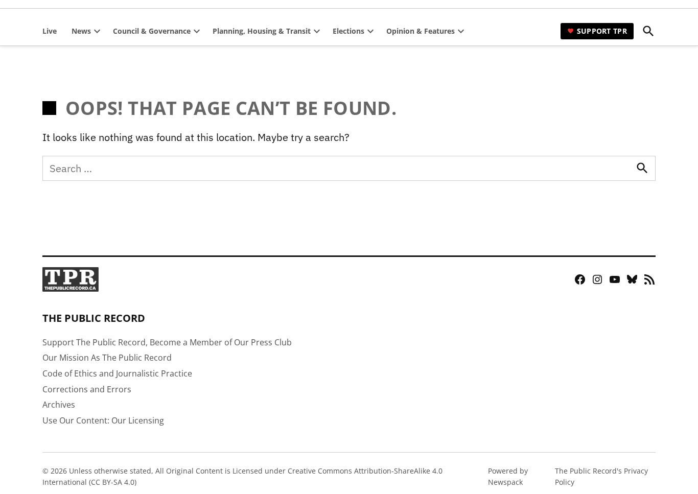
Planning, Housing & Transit (262, 31)
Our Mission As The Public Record (107, 357)
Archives (58, 404)
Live (49, 31)
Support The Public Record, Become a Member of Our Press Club (167, 342)
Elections (348, 31)
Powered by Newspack (508, 476)
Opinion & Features (420, 31)
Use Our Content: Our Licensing (103, 420)
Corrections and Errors (86, 389)
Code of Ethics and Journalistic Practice (117, 373)
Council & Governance (152, 31)
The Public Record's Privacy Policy (601, 476)
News (81, 31)
